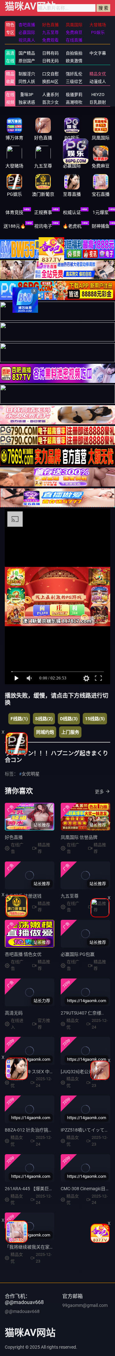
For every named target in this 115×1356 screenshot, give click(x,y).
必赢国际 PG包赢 (78, 954)
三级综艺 (74, 81)
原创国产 (27, 60)
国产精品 (27, 53)
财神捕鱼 (101, 226)
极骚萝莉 (74, 94)
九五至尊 (70, 895)
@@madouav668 (22, 1311)
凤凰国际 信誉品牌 (79, 837)
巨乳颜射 (97, 102)
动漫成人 (97, 81)
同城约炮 (45, 732)
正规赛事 (43, 212)
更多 (99, 791)
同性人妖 (27, 81)
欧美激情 (74, 60)
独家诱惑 (27, 102)
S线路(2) (44, 718)
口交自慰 (50, 73)
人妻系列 (50, 94)
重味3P (26, 94)
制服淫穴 (27, 73)
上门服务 (70, 732)
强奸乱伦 (74, 73)
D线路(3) (69, 718)
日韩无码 (50, 60)
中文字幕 (97, 53)
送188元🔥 (15, 226)
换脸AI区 (50, 81)
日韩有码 (50, 53)
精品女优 (97, 73)
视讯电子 (43, 226)
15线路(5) (95, 718)
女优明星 (31, 773)
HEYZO (97, 94)
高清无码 (14, 1012)
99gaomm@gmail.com (85, 1305)
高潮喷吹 (74, 102)
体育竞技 (14, 212)
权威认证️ (72, 212)
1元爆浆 (101, 212)
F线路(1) (19, 718)
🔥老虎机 (72, 226)
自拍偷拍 (74, 53)
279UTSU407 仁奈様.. (82, 1012)
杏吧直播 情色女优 (23, 954)
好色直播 (14, 837)
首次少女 (50, 102)
